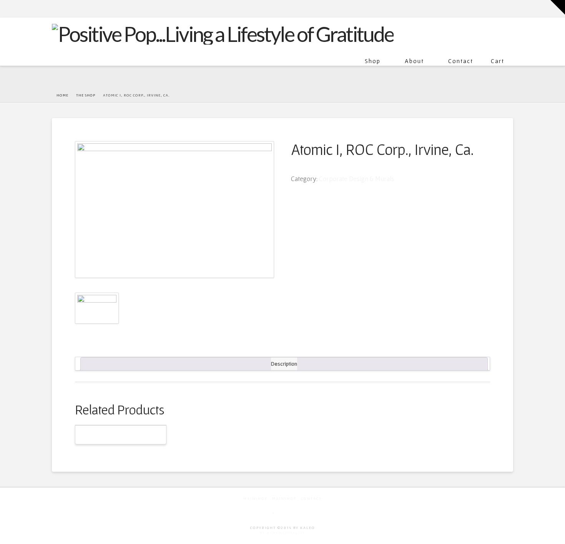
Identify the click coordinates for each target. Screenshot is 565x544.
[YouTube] (499, 8)
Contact (460, 60)
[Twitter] (490, 8)
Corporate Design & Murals (356, 179)
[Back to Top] (554, 533)
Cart (497, 60)
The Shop (85, 95)
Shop (373, 60)
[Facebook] (482, 8)
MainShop (255, 498)
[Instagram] (509, 8)
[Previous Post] (505, 95)
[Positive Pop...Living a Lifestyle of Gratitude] (223, 33)
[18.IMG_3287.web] (174, 209)
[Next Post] (511, 95)
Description (284, 364)
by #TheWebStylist (282, 533)
